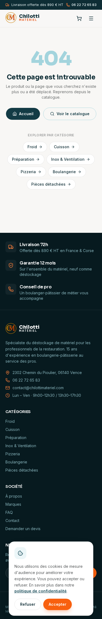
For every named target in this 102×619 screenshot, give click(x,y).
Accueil (26, 113)
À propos (13, 496)
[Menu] (91, 18)
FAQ (9, 512)
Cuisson (61, 146)
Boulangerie (64, 171)
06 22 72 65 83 (84, 5)
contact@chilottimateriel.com (38, 387)
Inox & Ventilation (68, 159)
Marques (13, 504)
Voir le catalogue (73, 113)
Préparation (23, 159)
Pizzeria (28, 171)
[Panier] (79, 18)
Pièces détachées (48, 184)
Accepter (57, 604)
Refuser (27, 604)
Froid (32, 146)
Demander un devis (23, 528)
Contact (12, 520)
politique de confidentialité (40, 591)
